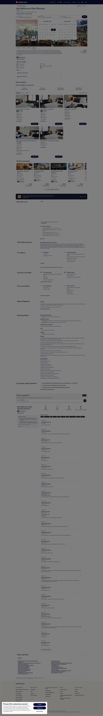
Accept (39, 704)
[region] (24, 708)
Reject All (39, 707)
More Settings (39, 711)
